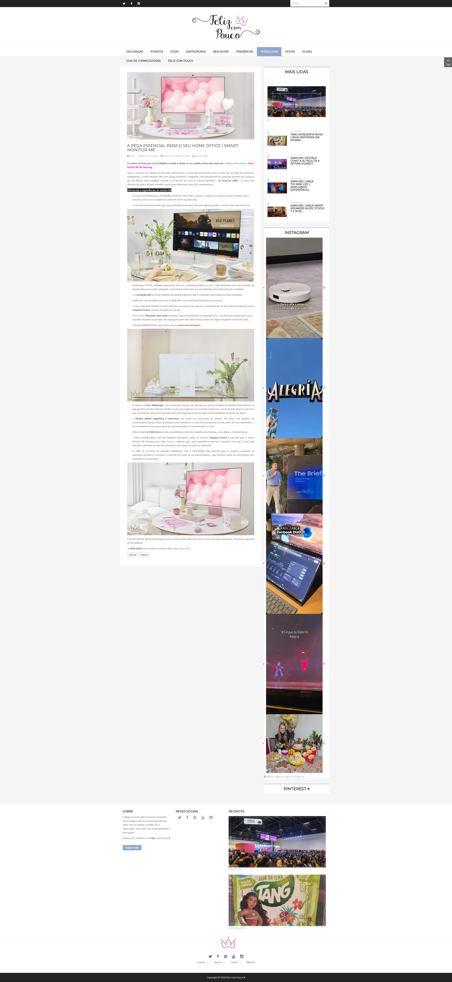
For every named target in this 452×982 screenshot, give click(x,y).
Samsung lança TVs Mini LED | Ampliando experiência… (302, 185)
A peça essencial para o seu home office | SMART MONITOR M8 (182, 147)
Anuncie (218, 962)
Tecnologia (152, 156)
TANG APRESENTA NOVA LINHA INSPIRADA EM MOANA (306, 137)
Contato (201, 962)
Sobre (234, 962)
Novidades (237, 928)
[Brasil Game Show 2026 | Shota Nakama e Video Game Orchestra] (296, 101)
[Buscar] (326, 3)
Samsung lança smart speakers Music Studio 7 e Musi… (307, 208)
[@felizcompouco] (295, 287)
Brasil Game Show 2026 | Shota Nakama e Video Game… (296, 151)
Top (448, 64)
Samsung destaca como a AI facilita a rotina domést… (305, 160)
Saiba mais (132, 847)
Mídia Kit (250, 962)
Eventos (235, 869)
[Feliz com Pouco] (226, 27)
